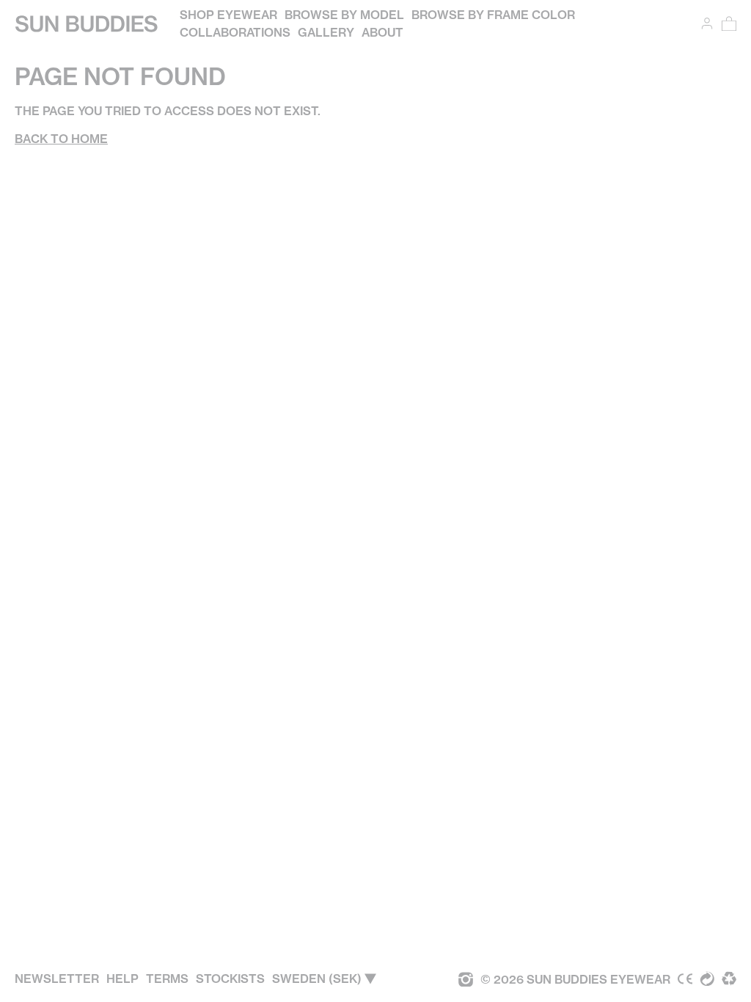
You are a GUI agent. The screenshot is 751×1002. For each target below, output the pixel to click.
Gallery (326, 32)
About (382, 32)
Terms (167, 978)
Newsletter (57, 978)
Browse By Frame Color (493, 14)
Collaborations (235, 32)
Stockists (230, 978)
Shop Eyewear (228, 14)
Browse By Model (344, 14)
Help (122, 978)
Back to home (61, 138)
